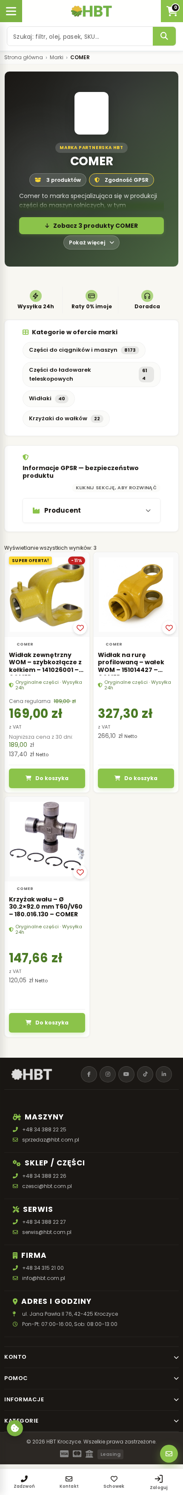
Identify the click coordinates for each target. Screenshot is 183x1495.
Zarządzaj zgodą (15, 1428)
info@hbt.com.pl (43, 1278)
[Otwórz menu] (11, 11)
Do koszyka (52, 778)
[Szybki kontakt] (169, 1454)
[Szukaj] (164, 36)
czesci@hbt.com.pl (47, 1186)
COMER (25, 644)
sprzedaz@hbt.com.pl (50, 1139)
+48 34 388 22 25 (44, 1129)
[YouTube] (126, 1074)
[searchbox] (80, 36)
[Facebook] (89, 1074)
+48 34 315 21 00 (43, 1267)
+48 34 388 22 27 (44, 1221)
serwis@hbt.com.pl (46, 1232)
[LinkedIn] (164, 1074)
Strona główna (23, 57)
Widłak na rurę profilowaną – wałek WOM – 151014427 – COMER (131, 666)
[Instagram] (108, 1074)
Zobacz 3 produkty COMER (95, 225)
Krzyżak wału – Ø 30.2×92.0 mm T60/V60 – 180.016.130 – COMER (46, 906)
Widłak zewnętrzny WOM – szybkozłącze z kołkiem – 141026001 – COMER (45, 666)
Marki (56, 57)
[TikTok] (145, 1074)
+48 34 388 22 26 (44, 1175)
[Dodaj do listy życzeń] (80, 627)
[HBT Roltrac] (91, 11)
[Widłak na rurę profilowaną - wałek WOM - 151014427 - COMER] (136, 594)
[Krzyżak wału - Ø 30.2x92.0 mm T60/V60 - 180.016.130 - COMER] (47, 839)
